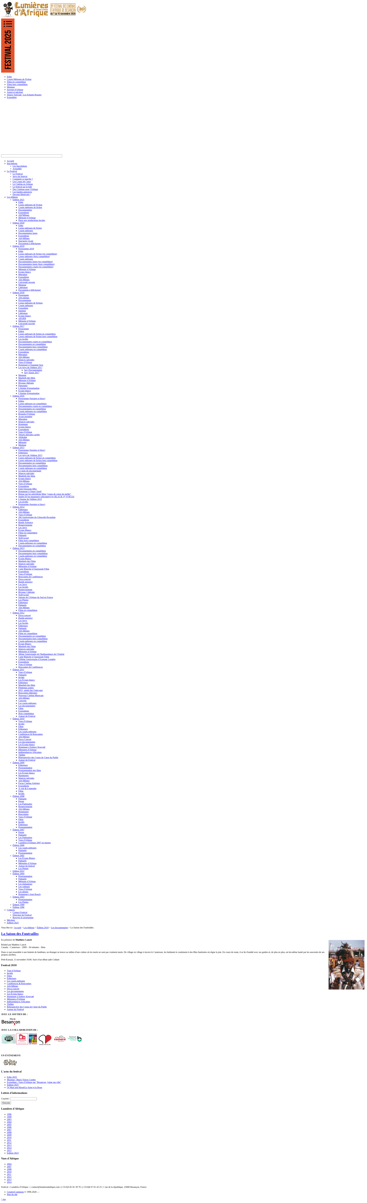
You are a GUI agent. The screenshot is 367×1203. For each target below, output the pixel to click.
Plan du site (12, 1194)
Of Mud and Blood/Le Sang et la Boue (24, 1087)
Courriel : (5, 1098)
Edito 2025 (12, 1077)
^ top (3, 1199)
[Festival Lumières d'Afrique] (44, 17)
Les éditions (29, 927)
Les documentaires (59, 927)
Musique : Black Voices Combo (21, 1079)
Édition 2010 (43, 927)
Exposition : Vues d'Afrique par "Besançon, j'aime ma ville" (34, 1082)
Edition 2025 (13, 1085)
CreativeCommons (15, 1192)
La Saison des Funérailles (20, 934)
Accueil (17, 927)
